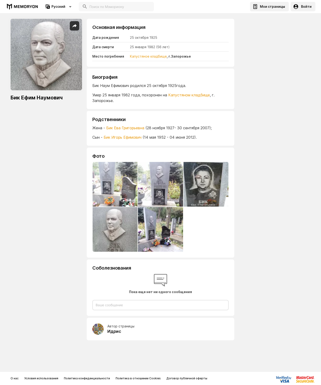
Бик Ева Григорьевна (125, 128)
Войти (306, 6)
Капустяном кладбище (189, 95)
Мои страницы (272, 6)
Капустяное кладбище (148, 56)
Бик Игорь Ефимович (122, 137)
